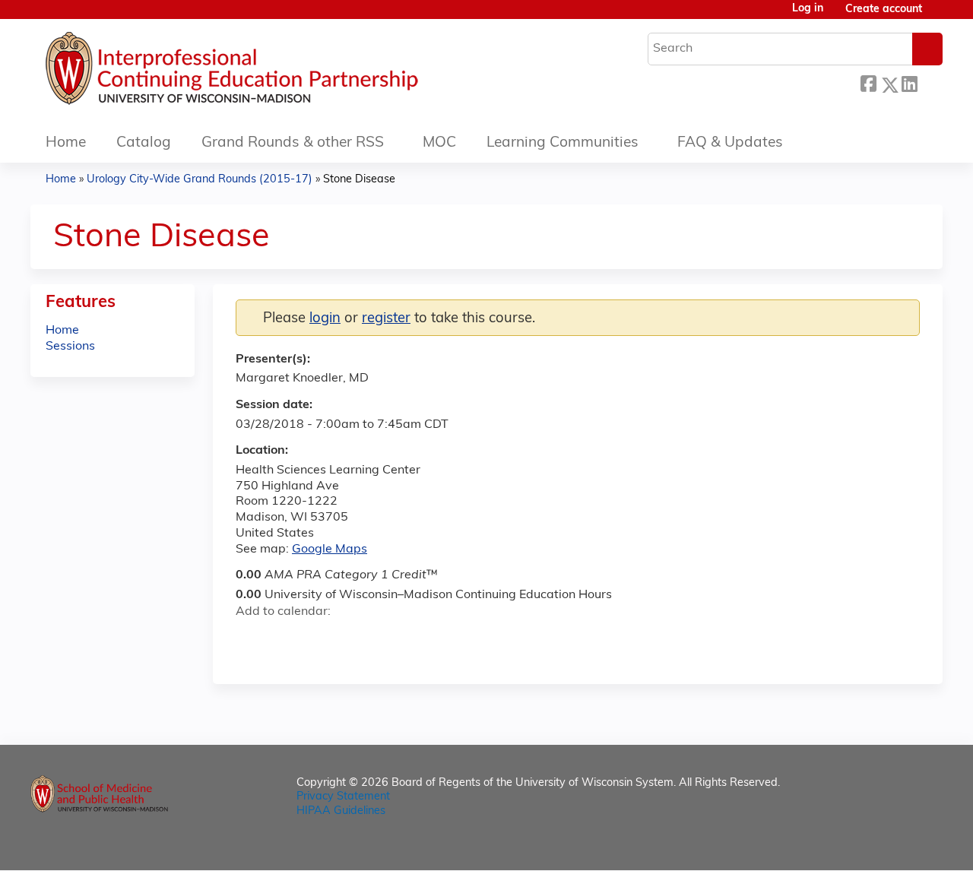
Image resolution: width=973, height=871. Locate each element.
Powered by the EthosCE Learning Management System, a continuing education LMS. (889, 846)
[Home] (277, 72)
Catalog (143, 143)
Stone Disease (359, 179)
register (386, 319)
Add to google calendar (251, 639)
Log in (807, 9)
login (325, 319)
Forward (929, 82)
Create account (883, 9)
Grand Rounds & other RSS (292, 143)
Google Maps (329, 549)
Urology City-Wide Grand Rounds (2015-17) (199, 179)
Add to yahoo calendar (285, 639)
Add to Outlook (356, 639)
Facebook (868, 82)
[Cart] (938, 15)
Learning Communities (562, 143)
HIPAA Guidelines (340, 811)
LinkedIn (909, 82)
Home (66, 143)
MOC (439, 143)
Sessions (70, 346)
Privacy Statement (343, 797)
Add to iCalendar (319, 638)
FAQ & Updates (730, 143)
